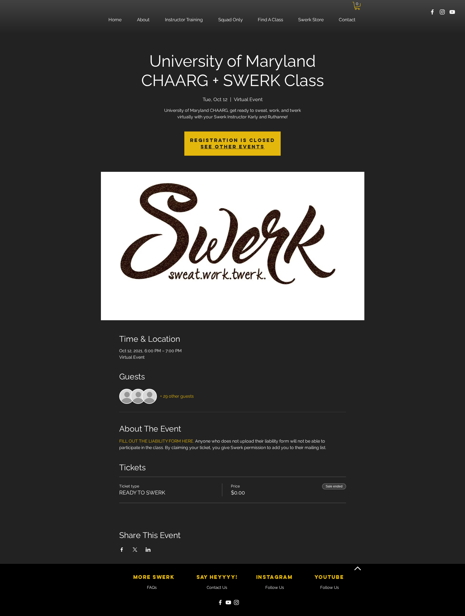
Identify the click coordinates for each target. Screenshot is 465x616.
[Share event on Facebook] (121, 549)
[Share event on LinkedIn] (148, 549)
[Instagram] (236, 602)
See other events (232, 147)
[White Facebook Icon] (432, 12)
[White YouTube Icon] (452, 12)
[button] (357, 6)
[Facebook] (220, 602)
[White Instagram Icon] (442, 12)
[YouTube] (228, 602)
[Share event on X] (135, 549)
